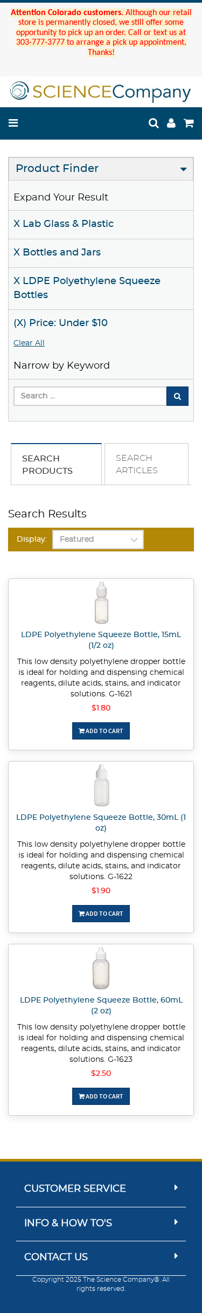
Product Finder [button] (57, 168)
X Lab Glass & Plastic (63, 224)
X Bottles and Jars (57, 253)
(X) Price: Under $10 (60, 323)
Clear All (29, 343)
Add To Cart (104, 731)
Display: (32, 539)
